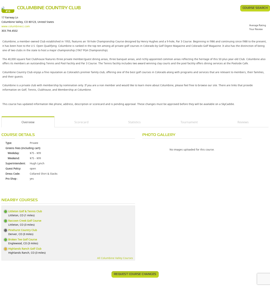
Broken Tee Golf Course (22, 239)
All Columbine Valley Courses (115, 258)
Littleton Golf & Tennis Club (25, 211)
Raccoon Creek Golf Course (24, 220)
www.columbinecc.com (15, 26)
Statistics (134, 122)
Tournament (189, 122)
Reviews (243, 122)
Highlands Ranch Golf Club (25, 248)
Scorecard (81, 122)
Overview (28, 122)
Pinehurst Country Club (22, 230)
